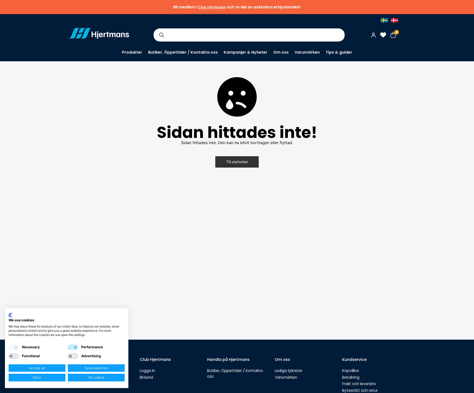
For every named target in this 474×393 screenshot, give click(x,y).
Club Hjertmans (211, 7)
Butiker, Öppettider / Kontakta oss (183, 52)
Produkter (132, 52)
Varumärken (307, 52)
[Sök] (161, 35)
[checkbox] (14, 347)
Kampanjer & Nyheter (245, 52)
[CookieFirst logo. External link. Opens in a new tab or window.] (10, 315)
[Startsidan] (99, 35)
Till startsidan (237, 162)
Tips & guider (339, 52)
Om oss (281, 52)
